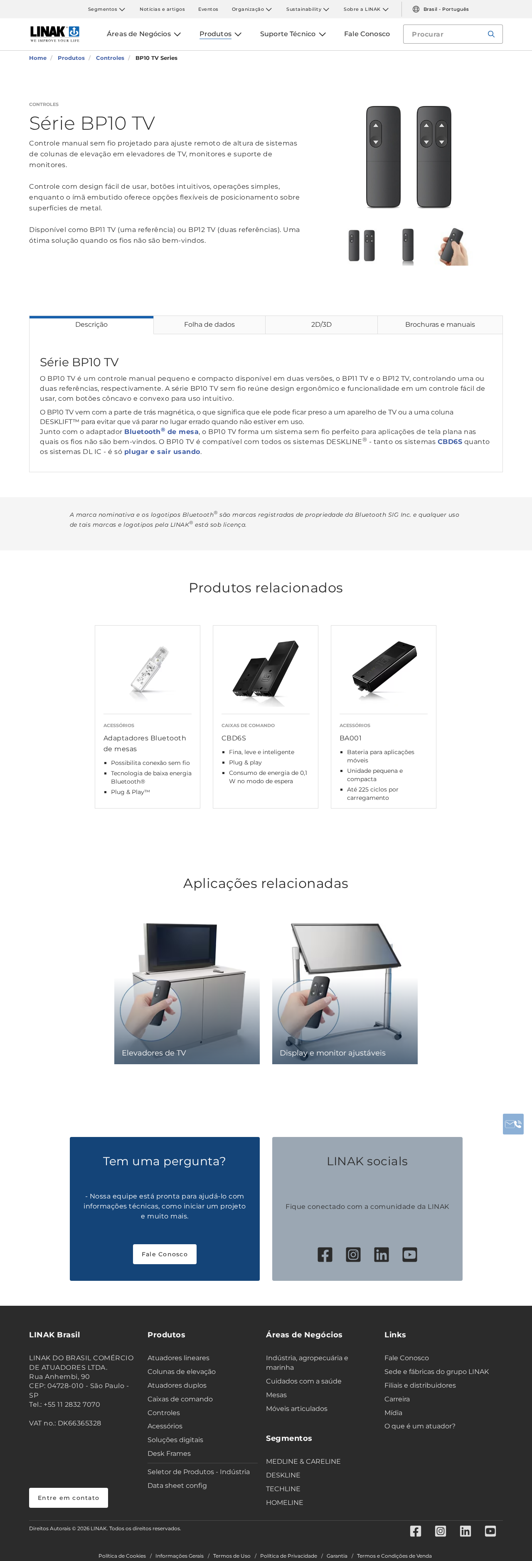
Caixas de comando (180, 1399)
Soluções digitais (175, 1440)
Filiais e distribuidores (420, 1385)
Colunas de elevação (182, 1372)
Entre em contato (68, 1498)
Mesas (276, 1395)
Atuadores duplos (177, 1385)
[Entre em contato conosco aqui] (513, 1124)
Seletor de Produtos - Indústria (199, 1472)
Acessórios (165, 1426)
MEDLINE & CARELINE (303, 1461)
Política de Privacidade (288, 1556)
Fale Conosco (165, 1254)
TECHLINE (283, 1489)
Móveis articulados (297, 1409)
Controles (164, 1413)
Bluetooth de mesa (161, 432)
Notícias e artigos (162, 9)
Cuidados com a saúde (304, 1381)
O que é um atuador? (420, 1426)
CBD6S (450, 442)
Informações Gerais (179, 1556)
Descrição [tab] (91, 324)
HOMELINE (284, 1503)
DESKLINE (283, 1475)
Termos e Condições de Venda (394, 1556)
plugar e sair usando (162, 452)
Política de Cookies (122, 1556)
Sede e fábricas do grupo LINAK (436, 1372)
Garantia (337, 1556)
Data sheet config (177, 1485)
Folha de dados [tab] (209, 324)
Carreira (397, 1399)
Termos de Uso (232, 1556)
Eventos (208, 9)
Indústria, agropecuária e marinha (307, 1362)
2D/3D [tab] (321, 324)
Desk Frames (169, 1453)
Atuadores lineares (178, 1358)
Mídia (393, 1413)
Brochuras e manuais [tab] (440, 324)
